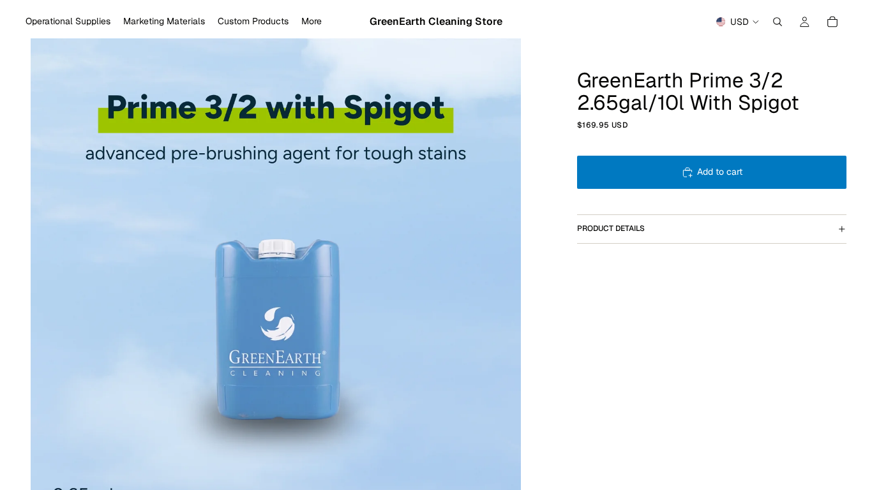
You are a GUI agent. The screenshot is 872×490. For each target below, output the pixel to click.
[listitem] (311, 21)
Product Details (611, 228)
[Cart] (832, 22)
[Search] (777, 22)
